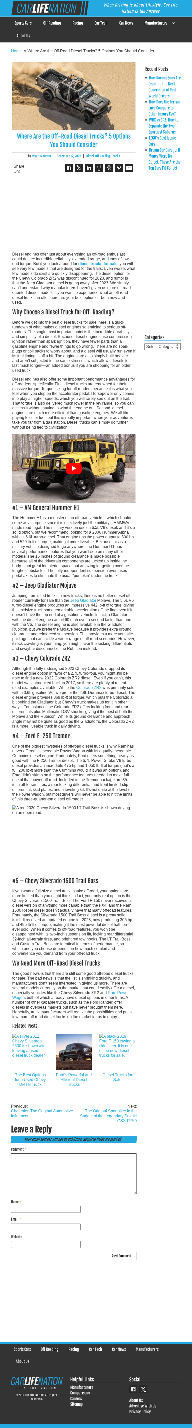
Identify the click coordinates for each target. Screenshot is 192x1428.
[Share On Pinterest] (119, 168)
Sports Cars (23, 23)
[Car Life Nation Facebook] (133, 1389)
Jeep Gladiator (83, 600)
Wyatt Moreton (41, 156)
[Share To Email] (129, 168)
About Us (23, 35)
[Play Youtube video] (74, 468)
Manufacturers (155, 23)
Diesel (90, 156)
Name (16, 1202)
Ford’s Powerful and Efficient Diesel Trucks (74, 1080)
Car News (126, 23)
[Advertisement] (74, 213)
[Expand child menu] (173, 23)
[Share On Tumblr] (109, 168)
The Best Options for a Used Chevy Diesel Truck (30, 1080)
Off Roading (52, 23)
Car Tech (101, 23)
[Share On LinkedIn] (89, 168)
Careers (76, 1398)
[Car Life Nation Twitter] (143, 1389)
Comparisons (80, 1392)
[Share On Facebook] (69, 168)
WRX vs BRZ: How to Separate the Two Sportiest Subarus (163, 126)
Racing (77, 23)
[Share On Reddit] (99, 168)
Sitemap (76, 1404)
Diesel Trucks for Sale (117, 1077)
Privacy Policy (140, 1411)
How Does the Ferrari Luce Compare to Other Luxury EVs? (164, 107)
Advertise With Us (142, 1405)
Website (16, 1236)
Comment (18, 1149)
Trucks (115, 156)
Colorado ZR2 (89, 687)
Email (16, 1219)
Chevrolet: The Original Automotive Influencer (42, 1111)
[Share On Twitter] (79, 168)
